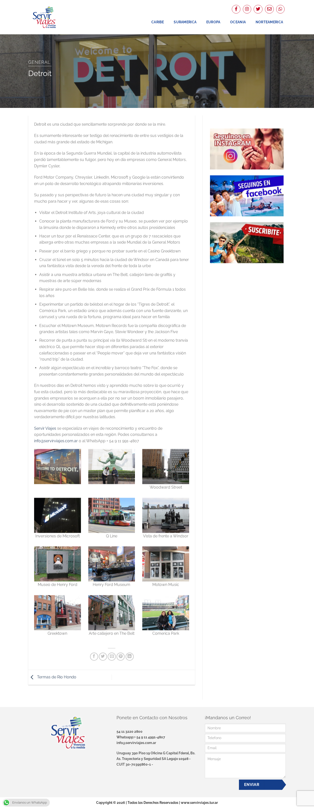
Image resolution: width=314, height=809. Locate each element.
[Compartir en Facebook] (94, 656)
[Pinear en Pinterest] (121, 656)
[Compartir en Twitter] (103, 656)
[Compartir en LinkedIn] (130, 656)
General (39, 62)
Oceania (238, 22)
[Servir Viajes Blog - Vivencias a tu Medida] (52, 17)
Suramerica (185, 22)
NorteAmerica (269, 22)
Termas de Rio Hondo (56, 677)
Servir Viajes (45, 428)
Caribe (157, 22)
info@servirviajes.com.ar (56, 440)
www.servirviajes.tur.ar (199, 802)
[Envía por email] (112, 656)
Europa (213, 22)
